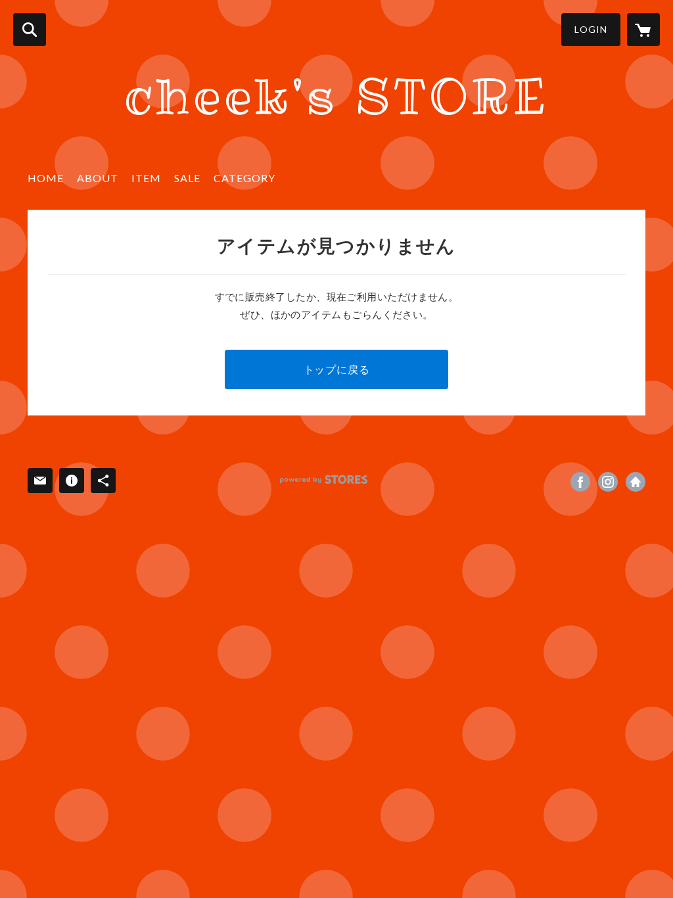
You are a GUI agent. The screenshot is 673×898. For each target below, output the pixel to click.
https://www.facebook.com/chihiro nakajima (580, 482)
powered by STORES (324, 479)
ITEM (146, 178)
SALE (187, 178)
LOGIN (590, 29)
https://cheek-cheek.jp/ (635, 482)
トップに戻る (337, 369)
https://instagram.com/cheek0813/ (608, 482)
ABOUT (97, 178)
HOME (46, 178)
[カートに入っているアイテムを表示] (643, 29)
